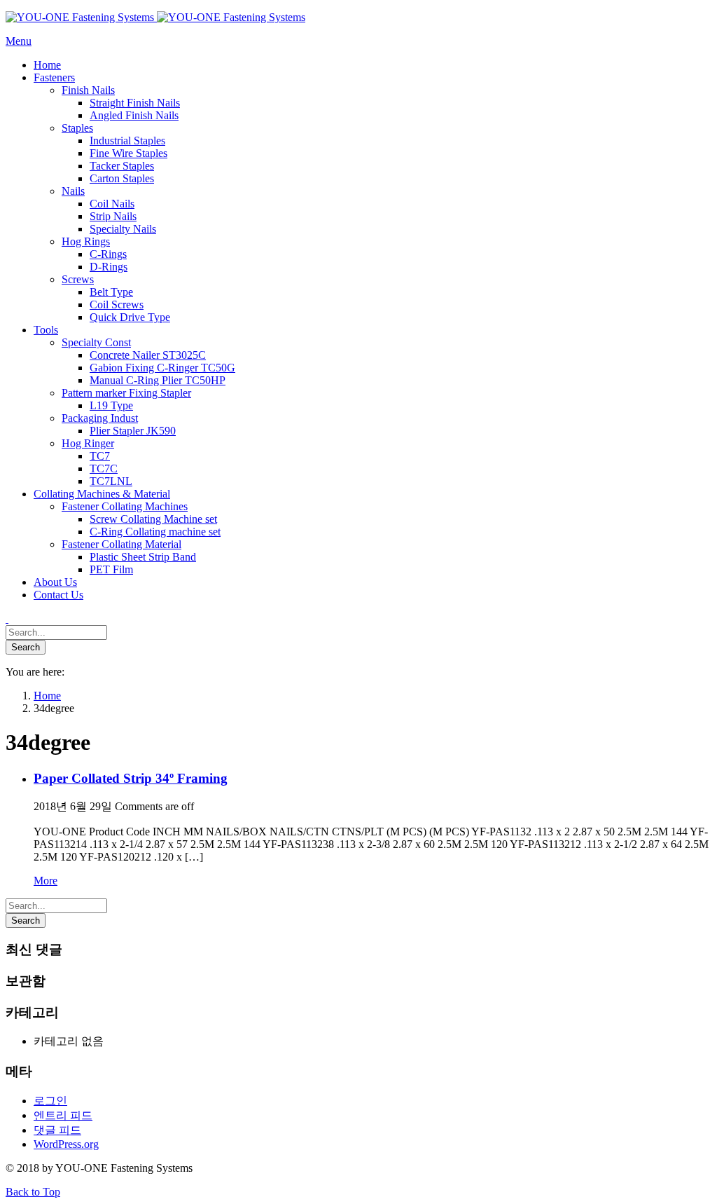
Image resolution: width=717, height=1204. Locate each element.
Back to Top (33, 1192)
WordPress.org (66, 1144)
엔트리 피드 (63, 1115)
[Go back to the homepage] (155, 17)
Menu (19, 41)
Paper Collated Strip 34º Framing (131, 778)
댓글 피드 (57, 1130)
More (45, 881)
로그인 (50, 1101)
